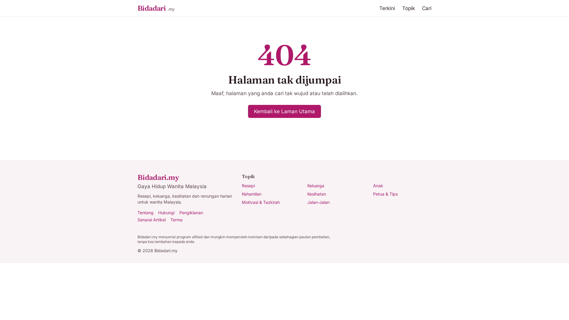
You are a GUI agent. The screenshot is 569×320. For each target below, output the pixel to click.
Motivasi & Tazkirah (261, 202)
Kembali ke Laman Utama (284, 111)
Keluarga (315, 185)
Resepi (248, 185)
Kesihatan (316, 193)
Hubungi (166, 212)
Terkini (387, 8)
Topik (408, 8)
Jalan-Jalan (318, 202)
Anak (378, 185)
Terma (176, 219)
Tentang (146, 212)
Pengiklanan (191, 212)
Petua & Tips (385, 193)
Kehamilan (251, 193)
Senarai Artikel (152, 219)
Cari (426, 8)
